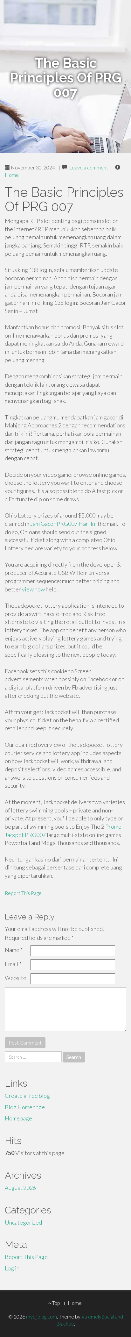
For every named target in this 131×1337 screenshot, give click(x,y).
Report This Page (23, 893)
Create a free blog (27, 1095)
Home (12, 175)
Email (13, 963)
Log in (12, 1268)
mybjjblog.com (41, 1316)
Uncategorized (23, 1222)
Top (55, 1303)
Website (15, 977)
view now (33, 589)
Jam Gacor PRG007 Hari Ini (63, 523)
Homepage (18, 1118)
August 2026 (20, 1187)
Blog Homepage (25, 1107)
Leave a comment (88, 167)
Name (14, 949)
